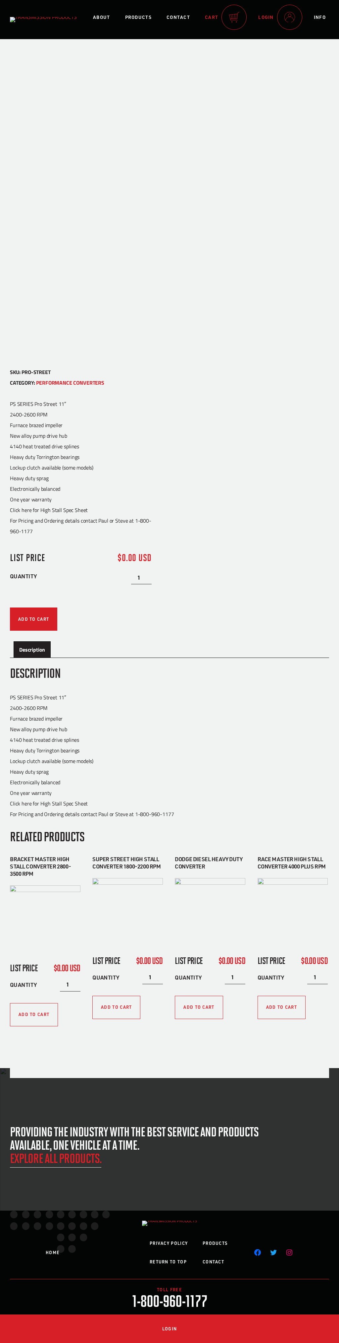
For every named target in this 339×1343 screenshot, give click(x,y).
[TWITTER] (273, 1252)
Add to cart (33, 619)
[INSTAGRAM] (289, 1252)
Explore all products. (55, 1157)
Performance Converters (70, 382)
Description (32, 649)
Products (138, 17)
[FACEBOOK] (258, 1252)
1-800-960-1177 (169, 1300)
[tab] (32, 649)
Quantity (23, 576)
